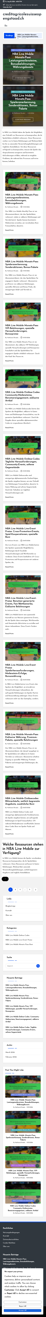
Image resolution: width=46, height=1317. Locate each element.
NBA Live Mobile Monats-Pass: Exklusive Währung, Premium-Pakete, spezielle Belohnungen (22, 737)
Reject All (22, 1306)
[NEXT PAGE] (35, 890)
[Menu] (6, 25)
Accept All (22, 1310)
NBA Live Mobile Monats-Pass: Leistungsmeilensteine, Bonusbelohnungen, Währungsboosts (23, 61)
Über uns (9, 915)
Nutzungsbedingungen (11, 1232)
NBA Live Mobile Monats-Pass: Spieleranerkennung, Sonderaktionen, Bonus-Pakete (23, 102)
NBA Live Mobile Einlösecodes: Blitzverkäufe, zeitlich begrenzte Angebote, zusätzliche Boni (22, 801)
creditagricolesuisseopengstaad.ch (22, 16)
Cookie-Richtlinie (9, 1243)
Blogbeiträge (10, 906)
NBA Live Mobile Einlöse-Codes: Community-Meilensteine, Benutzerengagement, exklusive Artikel (22, 1019)
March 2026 (10, 1052)
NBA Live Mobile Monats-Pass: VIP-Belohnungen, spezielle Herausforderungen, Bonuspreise (22, 1008)
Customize (22, 1302)
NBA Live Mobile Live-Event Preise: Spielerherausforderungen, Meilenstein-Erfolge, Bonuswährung (20, 670)
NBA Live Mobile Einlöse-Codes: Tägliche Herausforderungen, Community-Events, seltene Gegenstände (21, 1030)
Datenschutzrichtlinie (11, 1239)
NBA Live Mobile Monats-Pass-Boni (23, 50)
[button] (23, 78)
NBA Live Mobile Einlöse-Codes (17, 935)
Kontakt (9, 910)
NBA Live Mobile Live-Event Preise (19, 940)
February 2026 (11, 1057)
